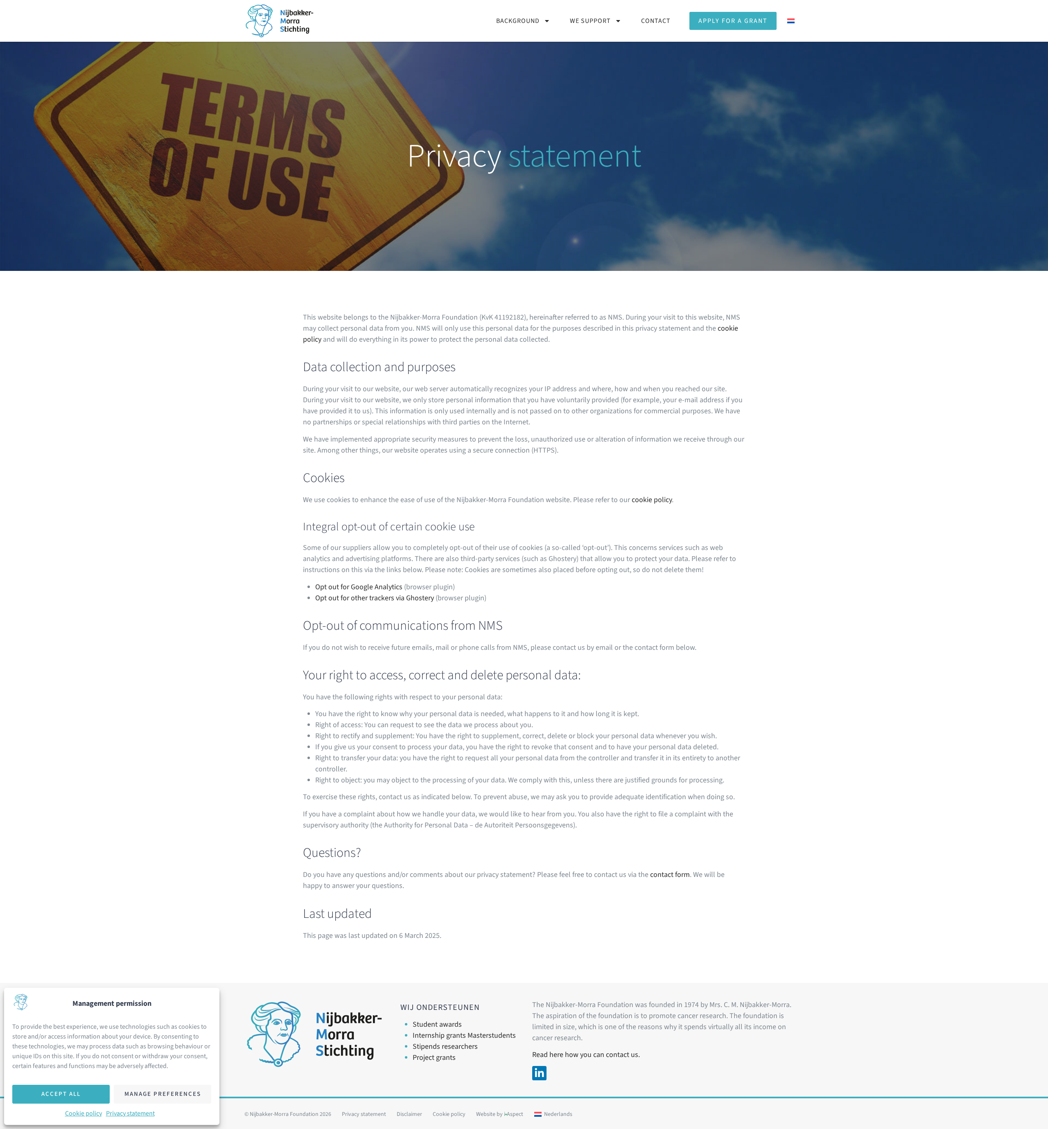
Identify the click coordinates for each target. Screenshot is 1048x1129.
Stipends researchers (445, 1046)
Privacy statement (130, 1113)
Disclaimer (409, 1114)
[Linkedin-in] (539, 1073)
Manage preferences (162, 1094)
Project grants (434, 1057)
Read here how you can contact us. (586, 1055)
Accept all (61, 1094)
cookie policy (652, 500)
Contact (656, 20)
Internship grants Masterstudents (464, 1035)
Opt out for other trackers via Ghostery (374, 598)
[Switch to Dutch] (791, 21)
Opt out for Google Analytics (358, 587)
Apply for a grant (733, 20)
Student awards (437, 1024)
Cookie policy (83, 1113)
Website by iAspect (499, 1114)
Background (518, 20)
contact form (670, 875)
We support (590, 20)
